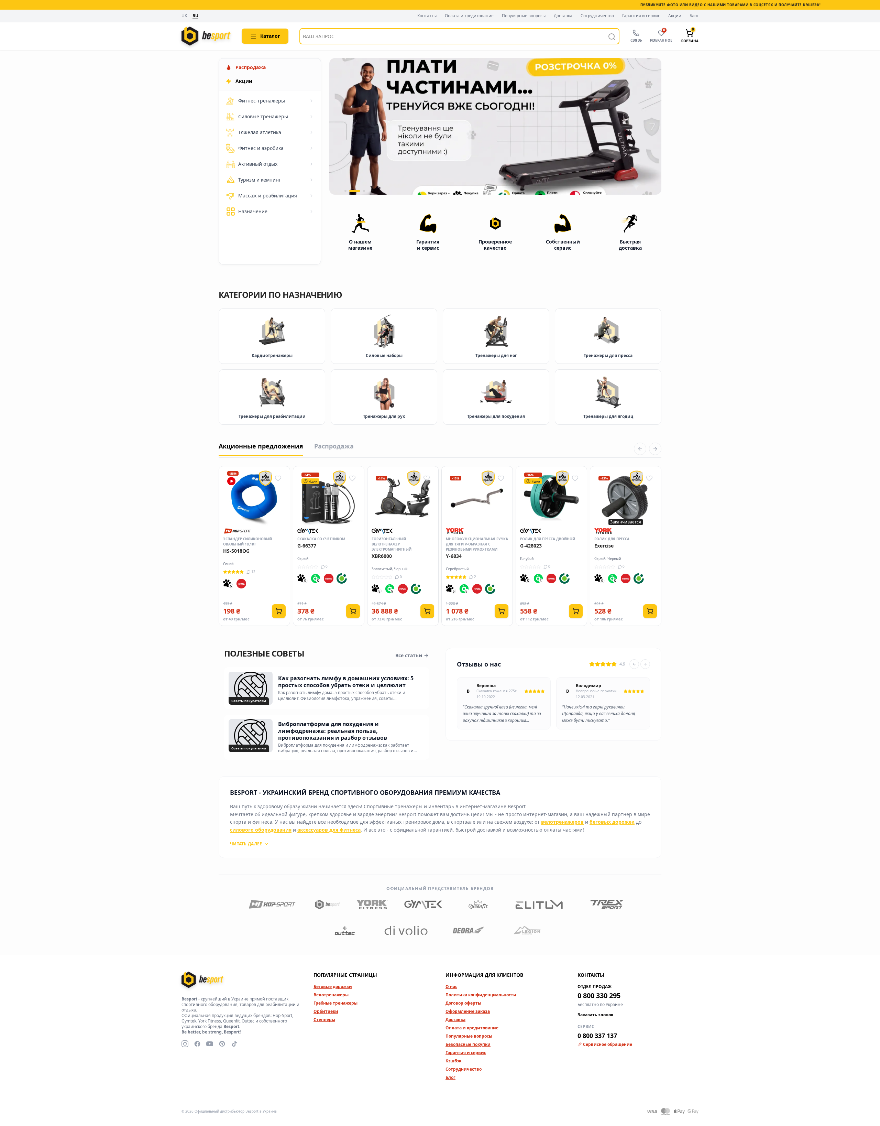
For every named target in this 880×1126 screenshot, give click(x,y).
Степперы (324, 1019)
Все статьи (408, 655)
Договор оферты (463, 1003)
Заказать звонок (595, 1015)
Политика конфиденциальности (481, 995)
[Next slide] (645, 664)
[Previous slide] (634, 664)
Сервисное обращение (607, 1044)
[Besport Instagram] (185, 1043)
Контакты (427, 16)
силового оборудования (261, 829)
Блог (694, 16)
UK (184, 16)
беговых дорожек (612, 822)
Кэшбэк (453, 1061)
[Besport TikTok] (234, 1043)
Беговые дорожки (333, 986)
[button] (345, 191)
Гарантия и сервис (641, 16)
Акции (674, 16)
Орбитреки (326, 1011)
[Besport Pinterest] (222, 1043)
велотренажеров (562, 822)
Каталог (270, 36)
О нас (451, 986)
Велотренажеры (331, 995)
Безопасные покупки (468, 1044)
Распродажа (334, 446)
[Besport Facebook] (197, 1043)
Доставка (563, 16)
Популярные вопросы (524, 16)
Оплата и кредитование (469, 16)
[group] (495, 126)
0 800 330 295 (599, 995)
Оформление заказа (468, 1011)
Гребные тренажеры (336, 1003)
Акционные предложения (261, 446)
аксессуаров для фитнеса (329, 829)
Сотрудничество (597, 16)
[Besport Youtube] (209, 1043)
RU (195, 16)
